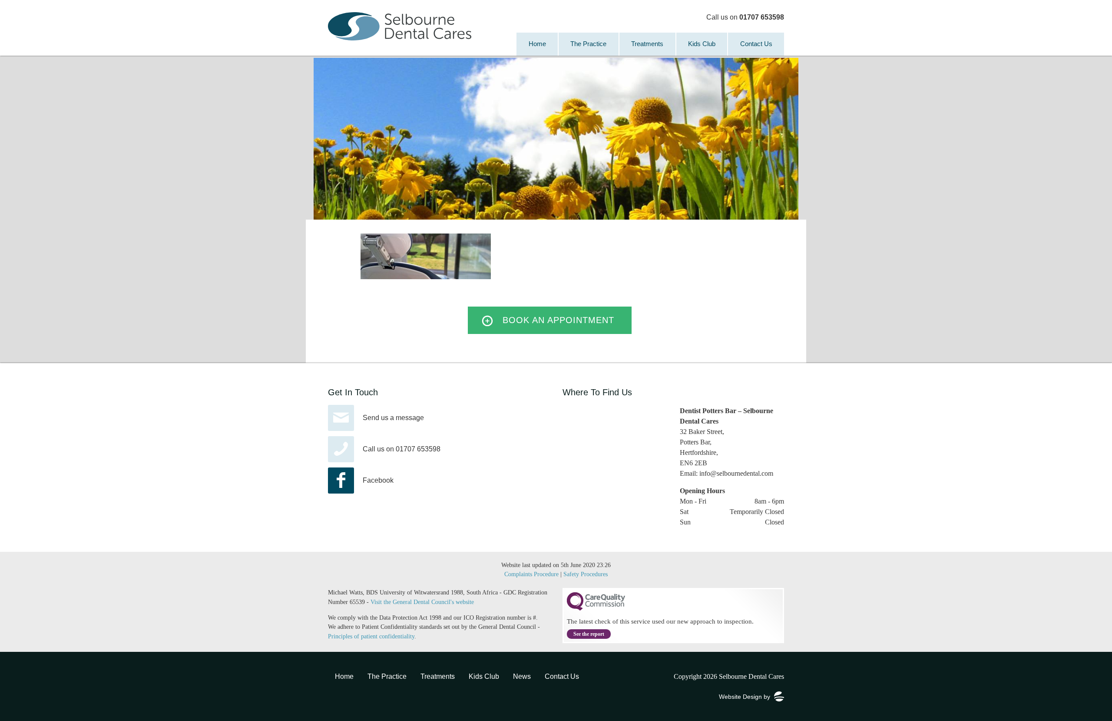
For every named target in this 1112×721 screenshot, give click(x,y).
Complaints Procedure (531, 574)
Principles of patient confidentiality (371, 636)
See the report (588, 634)
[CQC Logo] (596, 608)
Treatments (647, 43)
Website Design (740, 696)
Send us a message (393, 417)
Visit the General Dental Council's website (422, 601)
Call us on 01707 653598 (401, 449)
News (522, 676)
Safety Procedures (585, 574)
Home (537, 43)
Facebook (378, 480)
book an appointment (558, 320)
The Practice (588, 43)
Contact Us (756, 43)
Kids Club (701, 43)
